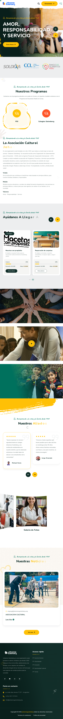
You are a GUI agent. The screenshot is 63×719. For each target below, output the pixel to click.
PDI (16, 121)
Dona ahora (11, 271)
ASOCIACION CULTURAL (15, 615)
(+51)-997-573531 (12, 696)
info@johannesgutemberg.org (14, 700)
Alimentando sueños (42, 250)
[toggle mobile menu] (60, 4)
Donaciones (48, 4)
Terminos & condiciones (24, 715)
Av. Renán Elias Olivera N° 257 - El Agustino (17, 692)
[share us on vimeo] (10, 679)
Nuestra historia (38, 658)
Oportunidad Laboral (40, 668)
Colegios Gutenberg (46, 121)
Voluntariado (37, 661)
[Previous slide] (55, 29)
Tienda (36, 672)
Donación (37, 665)
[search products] (39, 4)
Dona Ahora (10, 44)
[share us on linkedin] (19, 679)
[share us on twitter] (15, 679)
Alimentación (40, 234)
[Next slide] (55, 35)
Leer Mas (9, 620)
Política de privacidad (39, 715)
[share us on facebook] (5, 679)
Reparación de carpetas (14, 250)
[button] (30, 280)
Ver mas (30, 632)
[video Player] (31, 343)
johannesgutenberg (28, 712)
